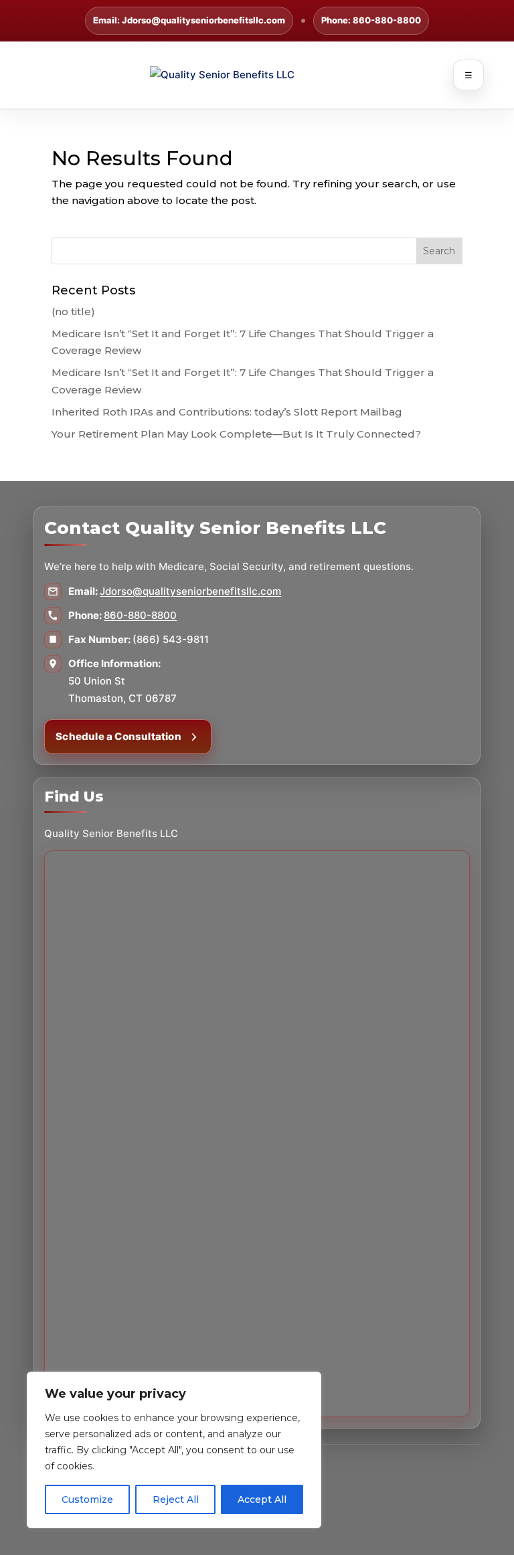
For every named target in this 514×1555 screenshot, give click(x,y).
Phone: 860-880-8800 (371, 20)
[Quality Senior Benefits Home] (257, 75)
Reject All (176, 1499)
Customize (87, 1499)
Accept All (262, 1499)
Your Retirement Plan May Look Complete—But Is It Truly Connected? (236, 434)
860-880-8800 (140, 615)
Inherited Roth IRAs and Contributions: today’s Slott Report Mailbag (227, 411)
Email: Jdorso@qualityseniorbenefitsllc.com (189, 20)
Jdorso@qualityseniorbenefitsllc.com (190, 591)
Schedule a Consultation (118, 736)
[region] (174, 1450)
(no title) (73, 311)
